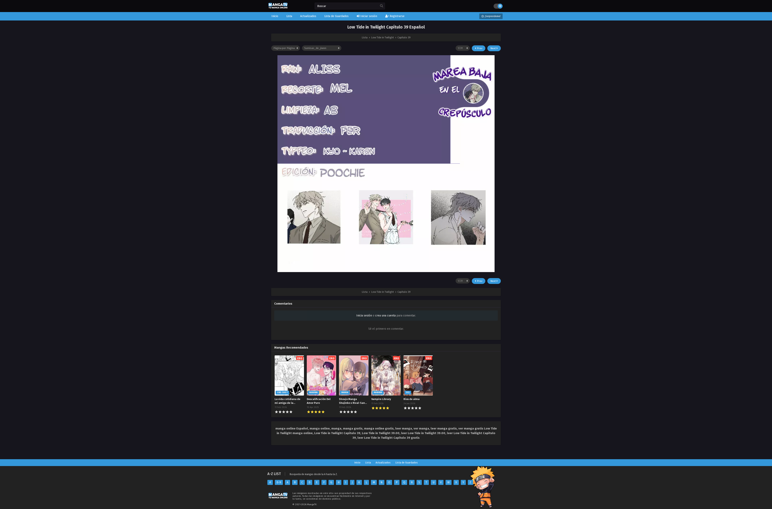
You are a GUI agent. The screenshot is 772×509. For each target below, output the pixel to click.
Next (493, 48)
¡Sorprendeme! (492, 16)
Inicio (357, 462)
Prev (479, 48)
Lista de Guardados (406, 462)
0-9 (279, 482)
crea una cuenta (385, 315)
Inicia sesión (364, 315)
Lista (368, 462)
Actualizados (383, 462)
